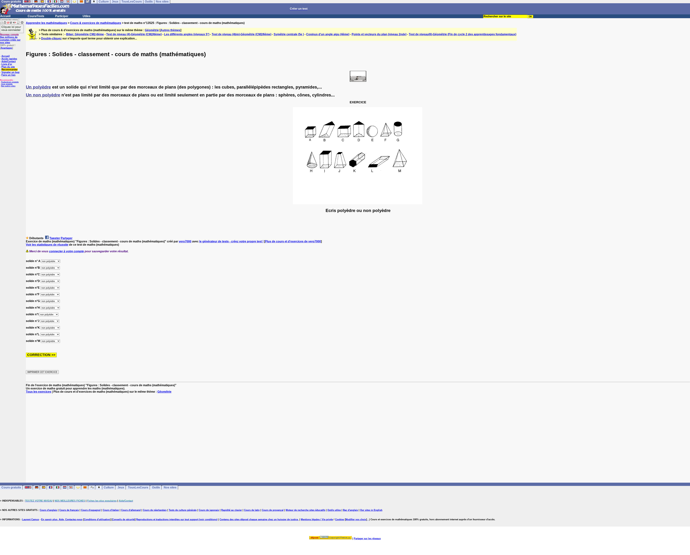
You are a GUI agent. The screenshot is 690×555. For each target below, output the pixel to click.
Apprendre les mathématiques (46, 22)
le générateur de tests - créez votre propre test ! (231, 241)
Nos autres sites (8, 86)
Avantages (6, 48)
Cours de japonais (209, 510)
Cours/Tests (36, 16)
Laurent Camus (30, 519)
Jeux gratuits (7, 84)
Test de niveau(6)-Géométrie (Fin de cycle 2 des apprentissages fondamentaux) (462, 34)
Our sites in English (371, 510)
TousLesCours (138, 487)
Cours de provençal (273, 510)
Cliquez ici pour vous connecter (11, 28)
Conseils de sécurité (123, 519)
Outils (156, 487)
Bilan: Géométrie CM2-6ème (85, 34)
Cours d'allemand (131, 510)
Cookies (339, 519)
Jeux (121, 487)
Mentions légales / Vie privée (317, 519)
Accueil (5, 16)
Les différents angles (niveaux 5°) (186, 34)
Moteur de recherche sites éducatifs (305, 510)
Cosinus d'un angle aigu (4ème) (327, 34)
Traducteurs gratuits (10, 82)
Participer (61, 16)
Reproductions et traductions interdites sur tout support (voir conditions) (176, 519)
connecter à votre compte (66, 251)
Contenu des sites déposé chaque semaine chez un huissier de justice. (259, 519)
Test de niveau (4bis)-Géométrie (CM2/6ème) (241, 34)
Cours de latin (252, 510)
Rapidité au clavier (231, 510)
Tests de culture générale (183, 510)
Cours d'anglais (48, 510)
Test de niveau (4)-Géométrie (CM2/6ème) (134, 34)
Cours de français (69, 510)
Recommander (9, 69)
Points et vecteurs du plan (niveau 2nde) (379, 34)
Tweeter (54, 238)
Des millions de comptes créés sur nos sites (10, 38)
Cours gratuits (11, 487)
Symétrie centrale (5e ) (289, 34)
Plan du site (8, 67)
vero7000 (185, 241)
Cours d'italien (111, 510)
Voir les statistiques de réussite (47, 244)
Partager (66, 238)
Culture (109, 487)
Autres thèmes (170, 30)
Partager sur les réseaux (367, 538)
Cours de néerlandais (155, 510)
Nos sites (170, 487)
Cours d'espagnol (91, 510)
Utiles (86, 16)
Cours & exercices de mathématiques (95, 22)
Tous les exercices (38, 391)
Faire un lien (8, 75)
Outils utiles (334, 510)
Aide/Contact (8, 61)
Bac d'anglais (350, 510)
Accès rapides (9, 58)
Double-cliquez (51, 38)
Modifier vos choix (356, 519)
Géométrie (152, 30)
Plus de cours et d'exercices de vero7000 (293, 241)
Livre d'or (6, 64)
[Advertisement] (358, 435)
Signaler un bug (10, 72)
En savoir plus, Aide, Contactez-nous (61, 519)
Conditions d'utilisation (97, 519)
